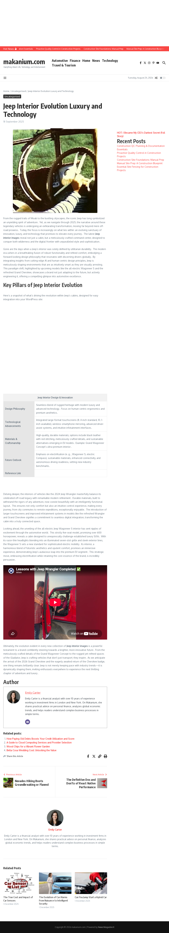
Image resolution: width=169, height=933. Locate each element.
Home (86, 60)
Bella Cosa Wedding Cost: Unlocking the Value (31, 750)
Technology (110, 60)
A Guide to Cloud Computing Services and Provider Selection (39, 742)
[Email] (27, 721)
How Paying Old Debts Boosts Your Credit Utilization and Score (40, 738)
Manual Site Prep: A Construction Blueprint (140, 163)
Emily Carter (33, 692)
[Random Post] (156, 78)
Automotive (60, 60)
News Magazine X (106, 927)
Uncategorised (18, 91)
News (96, 60)
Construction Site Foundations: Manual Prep (140, 159)
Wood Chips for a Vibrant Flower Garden (28, 746)
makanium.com (24, 61)
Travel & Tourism (64, 65)
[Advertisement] (83, 23)
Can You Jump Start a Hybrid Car (91, 897)
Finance (75, 60)
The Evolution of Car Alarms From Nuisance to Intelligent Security (53, 900)
